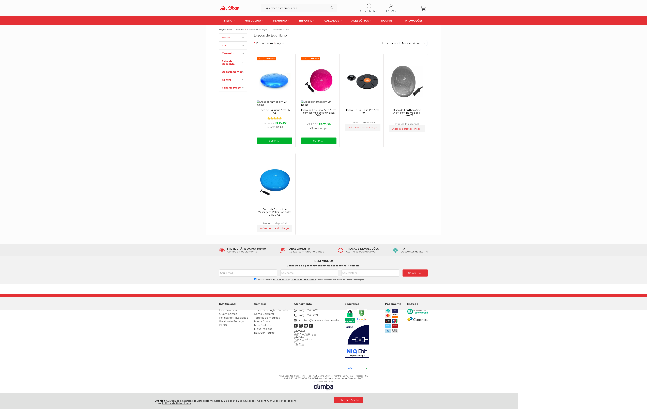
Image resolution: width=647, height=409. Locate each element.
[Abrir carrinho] (423, 8)
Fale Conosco (228, 310)
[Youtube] (306, 326)
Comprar (274, 141)
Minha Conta (262, 321)
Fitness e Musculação (257, 29)
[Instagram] (301, 326)
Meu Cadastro (263, 325)
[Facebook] (296, 326)
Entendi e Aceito (348, 400)
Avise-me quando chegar (362, 127)
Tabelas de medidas (267, 317)
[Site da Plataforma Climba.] (323, 385)
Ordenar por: (390, 43)
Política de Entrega (231, 321)
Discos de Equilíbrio (280, 29)
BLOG (223, 325)
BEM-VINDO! (323, 261)
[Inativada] (357, 341)
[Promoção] (270, 58)
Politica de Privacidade (303, 280)
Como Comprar (264, 313)
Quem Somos (228, 313)
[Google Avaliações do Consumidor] (359, 364)
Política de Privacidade (176, 403)
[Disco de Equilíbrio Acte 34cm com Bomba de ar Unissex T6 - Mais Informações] (407, 81)
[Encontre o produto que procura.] (332, 8)
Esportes (240, 29)
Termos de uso (281, 280)
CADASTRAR (415, 272)
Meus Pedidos (263, 328)
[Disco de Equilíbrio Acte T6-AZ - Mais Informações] (274, 81)
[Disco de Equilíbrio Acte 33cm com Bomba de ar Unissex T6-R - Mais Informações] (318, 81)
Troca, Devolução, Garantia (271, 310)
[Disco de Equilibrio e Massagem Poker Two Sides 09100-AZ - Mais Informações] (274, 181)
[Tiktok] (311, 326)
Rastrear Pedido (264, 332)
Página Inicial (226, 29)
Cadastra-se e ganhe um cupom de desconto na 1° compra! (323, 265)
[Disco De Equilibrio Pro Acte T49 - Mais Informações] (362, 81)
